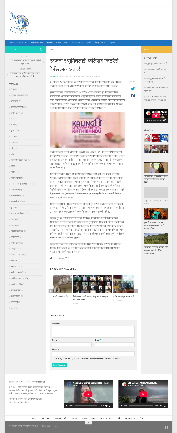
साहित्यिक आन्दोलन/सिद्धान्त (21, 278)
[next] (135, 291)
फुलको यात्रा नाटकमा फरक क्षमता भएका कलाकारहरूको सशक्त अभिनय (154, 225)
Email (98, 340)
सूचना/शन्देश (15, 290)
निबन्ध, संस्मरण (76, 3)
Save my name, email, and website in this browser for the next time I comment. (88, 359)
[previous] (51, 291)
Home (9, 3)
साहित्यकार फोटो (35, 3)
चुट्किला (14, 148)
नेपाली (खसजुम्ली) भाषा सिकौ (21, 184)
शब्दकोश (14, 260)
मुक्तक (13, 207)
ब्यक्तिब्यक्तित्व (16, 195)
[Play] (147, 120)
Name (55, 340)
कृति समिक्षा (15, 130)
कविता (56, 3)
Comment (56, 323)
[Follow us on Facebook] (41, 49)
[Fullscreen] (166, 120)
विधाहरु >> (97, 3)
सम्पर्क (87, 3)
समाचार (48, 3)
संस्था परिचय (21, 3)
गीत (12, 142)
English (110, 3)
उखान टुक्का (15, 113)
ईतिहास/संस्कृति (17, 107)
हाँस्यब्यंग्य (14, 302)
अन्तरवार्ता (14, 101)
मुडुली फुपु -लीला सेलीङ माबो (156, 63)
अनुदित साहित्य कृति (18, 95)
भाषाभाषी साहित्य (17, 201)
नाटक (13, 172)
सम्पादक (55, 76)
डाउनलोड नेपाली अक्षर (19, 160)
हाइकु (13, 308)
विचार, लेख (15, 243)
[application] (156, 116)
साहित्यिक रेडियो (17, 284)
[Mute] (163, 120)
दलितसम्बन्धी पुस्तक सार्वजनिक (124, 296)
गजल (64, 3)
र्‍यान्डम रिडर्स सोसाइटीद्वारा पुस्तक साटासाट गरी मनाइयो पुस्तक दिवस (156, 179)
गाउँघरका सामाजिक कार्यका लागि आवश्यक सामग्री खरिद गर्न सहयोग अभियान (156, 250)
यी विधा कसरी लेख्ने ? (18, 213)
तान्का (13, 166)
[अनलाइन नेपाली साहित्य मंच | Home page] (19, 23)
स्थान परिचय (15, 296)
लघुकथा (14, 219)
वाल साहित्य (15, 237)
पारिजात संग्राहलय (17, 189)
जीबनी (13, 154)
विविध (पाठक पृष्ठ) (17, 254)
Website (55, 349)
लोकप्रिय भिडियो (17, 231)
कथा (12, 119)
